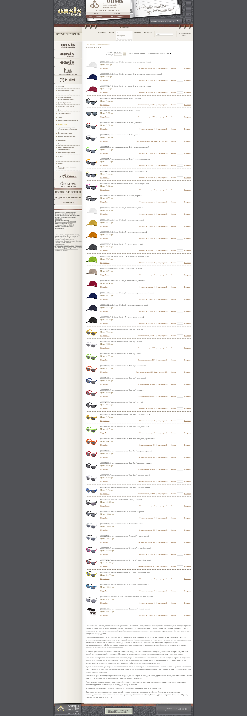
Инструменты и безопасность (68, 120)
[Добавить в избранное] (189, 21)
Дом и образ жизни (64, 103)
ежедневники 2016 (60, 249)
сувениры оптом (69, 246)
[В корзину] (176, 21)
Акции (111, 33)
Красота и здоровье (65, 133)
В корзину (187, 68)
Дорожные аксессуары (66, 106)
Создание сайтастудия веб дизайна (170, 709)
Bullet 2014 (61, 87)
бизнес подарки (77, 247)
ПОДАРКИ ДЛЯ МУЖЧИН (68, 197)
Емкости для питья (64, 113)
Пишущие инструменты (66, 152)
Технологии (62, 160)
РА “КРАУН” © (73, 709)
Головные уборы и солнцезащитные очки (65, 98)
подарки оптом (59, 246)
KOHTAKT (148, 33)
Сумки (60, 156)
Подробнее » (104, 68)
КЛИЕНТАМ (124, 27)
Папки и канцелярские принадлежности (66, 148)
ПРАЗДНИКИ (68, 203)
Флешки (60, 163)
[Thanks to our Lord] (183, 710)
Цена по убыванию (137, 53)
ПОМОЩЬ (137, 33)
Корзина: (154, 21)
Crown (68, 249)
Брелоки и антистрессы (66, 90)
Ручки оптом (74, 249)
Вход (118, 32)
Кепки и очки (62, 124)
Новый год (62, 140)
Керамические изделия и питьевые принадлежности (67, 128)
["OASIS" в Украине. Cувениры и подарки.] (68, 15)
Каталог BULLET (95, 44)
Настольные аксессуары (66, 136)
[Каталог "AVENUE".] (68, 179)
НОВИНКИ (102, 33)
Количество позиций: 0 (166, 21)
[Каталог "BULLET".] (68, 83)
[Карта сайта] (189, 9)
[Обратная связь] (189, 15)
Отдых (60, 144)
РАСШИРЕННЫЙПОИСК (185, 34)
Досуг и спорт (63, 110)
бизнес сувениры (67, 247)
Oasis (87, 44)
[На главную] (189, 4)
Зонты (60, 117)
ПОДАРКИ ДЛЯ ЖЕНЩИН (68, 192)
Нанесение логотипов (124, 39)
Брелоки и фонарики (65, 94)
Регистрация (121, 35)
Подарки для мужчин (61, 250)
